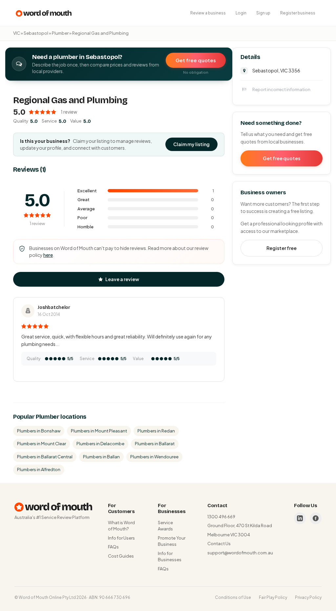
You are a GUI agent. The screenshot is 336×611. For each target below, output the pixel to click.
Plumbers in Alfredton (38, 469)
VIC (16, 33)
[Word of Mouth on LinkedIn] (300, 518)
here (48, 255)
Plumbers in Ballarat (155, 443)
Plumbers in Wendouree (154, 456)
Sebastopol (36, 33)
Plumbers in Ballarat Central (45, 456)
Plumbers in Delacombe (100, 443)
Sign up (263, 12)
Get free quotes (196, 60)
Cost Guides (121, 556)
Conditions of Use (233, 597)
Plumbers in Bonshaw (38, 430)
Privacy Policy (308, 597)
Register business (297, 12)
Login (241, 12)
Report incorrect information (281, 89)
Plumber (60, 33)
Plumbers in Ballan (101, 456)
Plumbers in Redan (156, 430)
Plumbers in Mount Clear (41, 443)
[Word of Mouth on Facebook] (316, 518)
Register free (281, 248)
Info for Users (121, 538)
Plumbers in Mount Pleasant (99, 430)
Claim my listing (191, 144)
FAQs (113, 546)
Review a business (208, 12)
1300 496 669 (221, 516)
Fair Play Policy (273, 597)
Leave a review (122, 279)
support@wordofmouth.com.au (240, 552)
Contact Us (219, 543)
